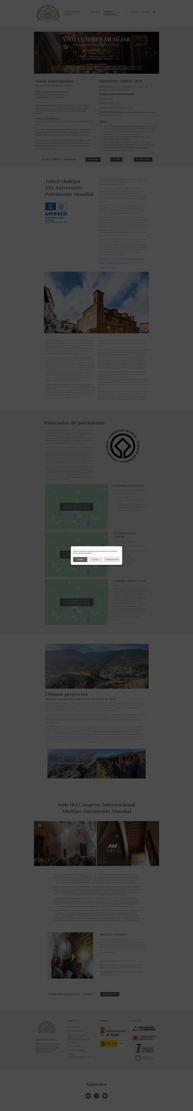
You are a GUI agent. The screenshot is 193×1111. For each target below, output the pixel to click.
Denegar (95, 559)
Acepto (80, 559)
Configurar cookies (112, 559)
